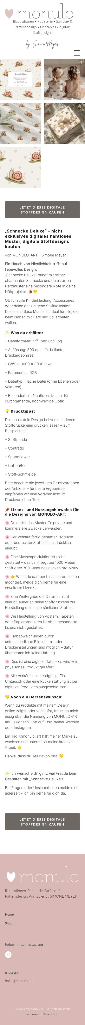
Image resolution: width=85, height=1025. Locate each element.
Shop (8, 923)
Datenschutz (51, 1014)
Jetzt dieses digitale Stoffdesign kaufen (42, 209)
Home (9, 914)
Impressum (33, 1014)
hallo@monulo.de (18, 980)
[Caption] (20, 79)
